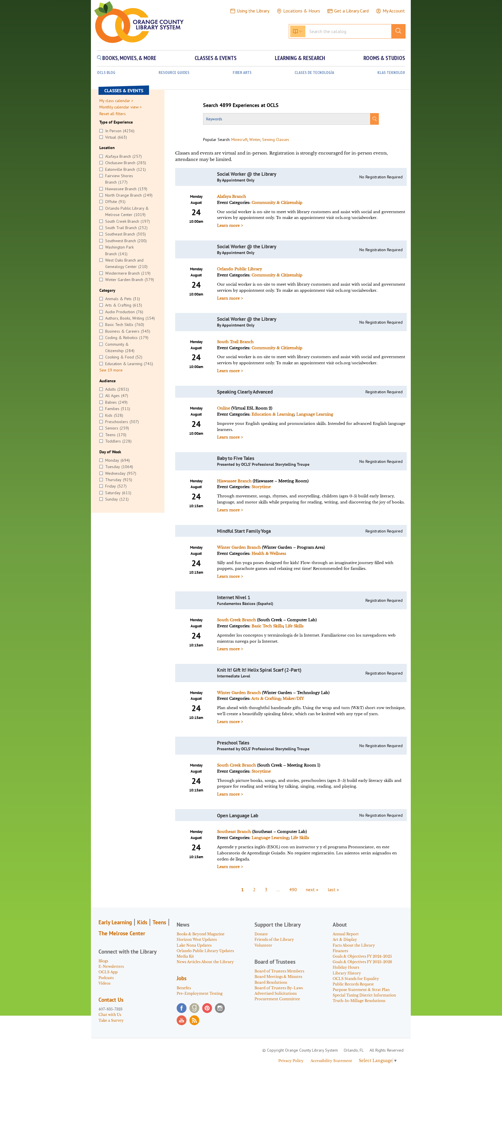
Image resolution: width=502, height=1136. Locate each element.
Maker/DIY (293, 698)
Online (223, 408)
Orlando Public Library (239, 269)
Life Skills (294, 626)
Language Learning (314, 414)
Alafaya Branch (231, 196)
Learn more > (230, 225)
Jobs (182, 978)
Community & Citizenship (277, 202)
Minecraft (239, 139)
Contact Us (110, 999)
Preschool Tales (233, 743)
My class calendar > (116, 100)
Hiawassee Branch (234, 481)
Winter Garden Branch (239, 547)
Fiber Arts (242, 72)
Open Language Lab (237, 815)
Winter (254, 139)
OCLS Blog (106, 72)
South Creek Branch (236, 619)
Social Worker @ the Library (246, 174)
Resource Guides (174, 72)
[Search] (374, 119)
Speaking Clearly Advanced (245, 392)
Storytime (261, 486)
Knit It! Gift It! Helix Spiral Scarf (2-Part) (259, 670)
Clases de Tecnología (314, 72)
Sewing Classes (275, 139)
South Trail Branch (235, 341)
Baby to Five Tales (235, 458)
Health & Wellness (269, 553)
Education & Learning (273, 414)
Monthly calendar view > (120, 107)
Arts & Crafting (265, 698)
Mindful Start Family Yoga (244, 531)
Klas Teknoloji (391, 72)
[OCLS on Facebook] (182, 1008)
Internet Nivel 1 (233, 597)
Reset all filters (112, 113)
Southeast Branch (234, 831)
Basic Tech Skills (267, 626)
